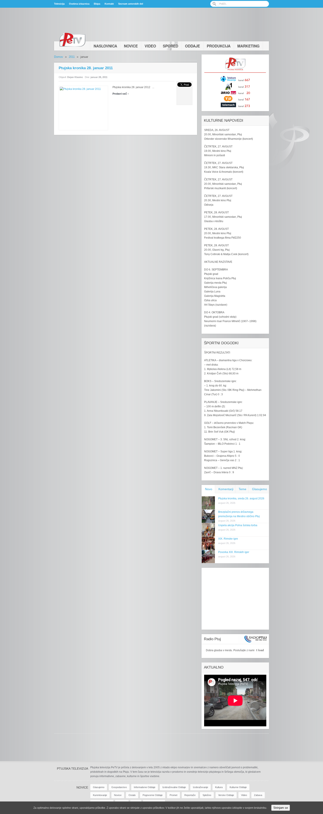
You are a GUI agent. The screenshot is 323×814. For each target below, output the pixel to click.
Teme (242, 489)
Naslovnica (105, 46)
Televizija (59, 3)
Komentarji (225, 489)
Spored (170, 46)
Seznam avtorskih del (130, 3)
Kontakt (109, 3)
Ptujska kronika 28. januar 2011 (86, 68)
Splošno (207, 795)
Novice (131, 46)
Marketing (248, 46)
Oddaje (192, 46)
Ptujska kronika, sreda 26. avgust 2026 (241, 498)
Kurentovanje (100, 795)
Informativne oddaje (144, 787)
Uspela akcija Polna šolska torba (237, 525)
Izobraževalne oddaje (174, 787)
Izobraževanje (200, 787)
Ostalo (132, 795)
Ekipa (97, 3)
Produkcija (218, 46)
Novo (208, 489)
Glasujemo (259, 489)
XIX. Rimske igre (228, 538)
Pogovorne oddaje (153, 795)
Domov (58, 56)
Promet (173, 795)
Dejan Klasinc (75, 77)
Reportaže (190, 795)
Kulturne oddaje (238, 787)
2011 (72, 56)
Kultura (219, 787)
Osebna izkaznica (79, 3)
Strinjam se (280, 807)
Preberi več (121, 93)
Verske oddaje (226, 795)
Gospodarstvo (119, 787)
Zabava (258, 795)
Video (150, 46)
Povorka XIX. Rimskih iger (233, 552)
